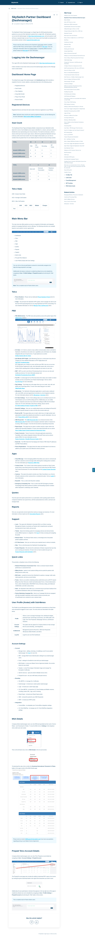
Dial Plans (66, 40)
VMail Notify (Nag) (68, 60)
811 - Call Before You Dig (69, 139)
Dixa (56, 933)
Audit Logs (66, 154)
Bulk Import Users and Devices (70, 35)
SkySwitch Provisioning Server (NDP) (72, 111)
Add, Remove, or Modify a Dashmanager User (74, 77)
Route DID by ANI (68, 170)
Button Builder (67, 19)
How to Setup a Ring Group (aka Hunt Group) (73, 57)
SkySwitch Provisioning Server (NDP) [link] (25, 375)
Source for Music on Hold (69, 70)
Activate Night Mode (68, 51)
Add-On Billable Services (69, 199)
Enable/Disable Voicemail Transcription (72, 26)
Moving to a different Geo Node (70, 115)
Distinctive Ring (67, 44)
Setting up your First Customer (70, 15)
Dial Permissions (67, 152)
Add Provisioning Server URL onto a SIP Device (74, 68)
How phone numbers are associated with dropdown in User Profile (75, 99)
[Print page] (54, 15)
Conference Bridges (68, 83)
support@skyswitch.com (33, 40)
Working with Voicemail (69, 48)
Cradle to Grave (67, 172)
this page (44, 46)
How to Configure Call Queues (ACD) (72, 79)
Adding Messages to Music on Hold (71, 28)
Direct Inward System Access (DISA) (71, 89)
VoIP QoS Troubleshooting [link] (22, 362)
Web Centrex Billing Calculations (32, 116)
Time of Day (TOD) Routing (70, 102)
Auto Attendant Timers (69, 148)
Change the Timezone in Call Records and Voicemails (73, 63)
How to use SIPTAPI (68, 134)
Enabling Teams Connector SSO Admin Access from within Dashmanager (75, 162)
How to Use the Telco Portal (70, 201)
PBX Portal (13, 8)
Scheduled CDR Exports (69, 156)
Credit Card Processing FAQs (70, 197)
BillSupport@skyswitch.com (32, 839)
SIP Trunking (69, 183)
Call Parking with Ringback (69, 96)
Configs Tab (69, 174)
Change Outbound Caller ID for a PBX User (73, 31)
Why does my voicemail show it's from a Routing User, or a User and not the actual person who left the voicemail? (74, 166)
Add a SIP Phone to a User (70, 22)
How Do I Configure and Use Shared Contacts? (74, 130)
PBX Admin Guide (70, 186)
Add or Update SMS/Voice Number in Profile (73, 141)
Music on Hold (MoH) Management (71, 72)
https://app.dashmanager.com (36, 36)
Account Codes (67, 46)
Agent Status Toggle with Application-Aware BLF (74, 145)
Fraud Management (71, 180)
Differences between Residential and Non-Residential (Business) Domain (73, 86)
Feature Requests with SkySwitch (71, 136)
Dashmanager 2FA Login (69, 81)
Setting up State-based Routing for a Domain (73, 106)
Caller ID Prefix (67, 113)
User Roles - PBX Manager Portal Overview (73, 128)
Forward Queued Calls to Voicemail (71, 74)
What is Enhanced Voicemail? (70, 53)
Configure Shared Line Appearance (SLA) (73, 65)
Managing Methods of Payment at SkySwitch (73, 194)
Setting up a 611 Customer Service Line (72, 150)
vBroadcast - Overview (69, 203)
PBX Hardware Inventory (69, 104)
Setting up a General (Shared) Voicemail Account (74, 55)
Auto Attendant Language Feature (71, 159)
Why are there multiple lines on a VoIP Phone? (74, 37)
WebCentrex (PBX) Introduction (70, 24)
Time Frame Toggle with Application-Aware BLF (74, 143)
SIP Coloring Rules (68, 132)
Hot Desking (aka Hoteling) (70, 94)
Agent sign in (47, 933)
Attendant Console (68, 33)
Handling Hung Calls (68, 91)
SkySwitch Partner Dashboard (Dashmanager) (28, 8)
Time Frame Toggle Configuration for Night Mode (74, 108)
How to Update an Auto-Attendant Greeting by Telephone (74, 123)
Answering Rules (67, 125)
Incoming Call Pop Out (69, 117)
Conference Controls (68, 42)
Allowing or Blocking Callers (70, 119)
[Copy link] (57, 15)
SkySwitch (14, 2)
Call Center (69, 177)
